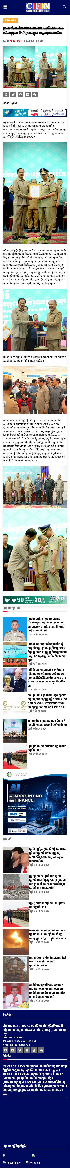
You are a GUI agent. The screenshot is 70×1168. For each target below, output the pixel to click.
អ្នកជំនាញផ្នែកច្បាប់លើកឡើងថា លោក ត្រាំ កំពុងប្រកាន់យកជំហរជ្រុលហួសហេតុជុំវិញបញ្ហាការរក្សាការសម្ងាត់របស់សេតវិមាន (47, 855)
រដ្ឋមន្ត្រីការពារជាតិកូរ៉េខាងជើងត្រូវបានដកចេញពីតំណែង (47, 748)
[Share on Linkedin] (28, 94)
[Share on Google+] (35, 94)
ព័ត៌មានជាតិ (10, 20)
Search (64, 7)
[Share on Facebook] (20, 94)
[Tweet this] (6, 94)
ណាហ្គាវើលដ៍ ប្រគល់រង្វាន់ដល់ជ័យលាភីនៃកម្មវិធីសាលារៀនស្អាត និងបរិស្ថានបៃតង (47, 723)
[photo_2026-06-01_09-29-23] (35, 833)
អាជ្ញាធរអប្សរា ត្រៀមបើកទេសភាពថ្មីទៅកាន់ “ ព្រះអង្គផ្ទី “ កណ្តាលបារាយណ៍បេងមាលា (47, 962)
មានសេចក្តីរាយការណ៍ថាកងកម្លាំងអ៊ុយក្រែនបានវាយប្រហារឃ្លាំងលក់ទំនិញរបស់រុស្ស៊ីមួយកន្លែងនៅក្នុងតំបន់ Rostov (47, 934)
